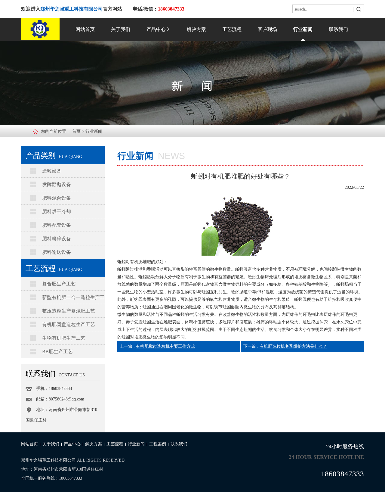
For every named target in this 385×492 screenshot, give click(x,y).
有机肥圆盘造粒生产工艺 (68, 324)
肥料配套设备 (56, 225)
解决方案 (196, 29)
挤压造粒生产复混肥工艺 (68, 310)
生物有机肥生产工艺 (63, 338)
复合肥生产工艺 (59, 283)
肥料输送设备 (56, 252)
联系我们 (338, 29)
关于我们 (120, 29)
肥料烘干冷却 (56, 211)
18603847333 (342, 474)
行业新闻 (303, 29)
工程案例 (157, 444)
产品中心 (156, 29)
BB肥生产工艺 (57, 351)
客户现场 (267, 29)
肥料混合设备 (56, 198)
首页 (76, 131)
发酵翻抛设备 (56, 184)
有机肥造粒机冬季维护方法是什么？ (293, 346)
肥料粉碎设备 (56, 238)
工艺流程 (232, 29)
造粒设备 (51, 170)
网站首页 (85, 29)
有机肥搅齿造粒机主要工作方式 (165, 346)
